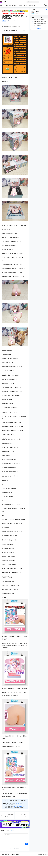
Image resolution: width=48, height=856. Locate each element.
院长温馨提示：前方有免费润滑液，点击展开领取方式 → (15, 13)
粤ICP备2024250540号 (15, 854)
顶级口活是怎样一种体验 (36, 25)
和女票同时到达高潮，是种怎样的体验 (38, 21)
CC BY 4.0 (17, 803)
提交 (26, 843)
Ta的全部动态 (39, 28)
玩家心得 (4, 20)
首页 (5, 1)
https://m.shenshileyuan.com (19, 806)
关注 (44, 9)
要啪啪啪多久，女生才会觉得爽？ (37, 19)
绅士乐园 (8, 854)
